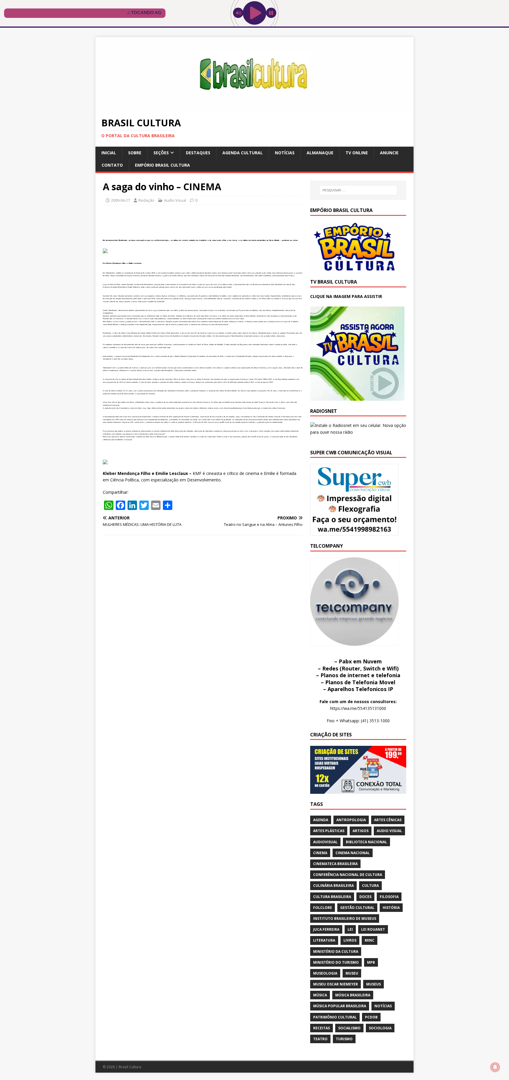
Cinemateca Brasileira (335, 863)
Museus (373, 984)
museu (352, 973)
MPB (371, 962)
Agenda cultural (242, 152)
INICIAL (108, 152)
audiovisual (325, 841)
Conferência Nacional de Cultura (347, 874)
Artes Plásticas (328, 830)
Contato (112, 165)
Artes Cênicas (387, 819)
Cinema (320, 852)
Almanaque (320, 152)
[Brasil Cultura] (254, 107)
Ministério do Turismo (336, 962)
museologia (325, 973)
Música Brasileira (352, 995)
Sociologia (380, 1028)
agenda (320, 819)
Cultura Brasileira (332, 896)
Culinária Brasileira (333, 885)
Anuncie (389, 152)
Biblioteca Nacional (366, 841)
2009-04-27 (120, 200)
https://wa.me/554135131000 (358, 708)
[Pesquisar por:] (358, 190)
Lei (350, 929)
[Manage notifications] (495, 1067)
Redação (146, 200)
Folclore (322, 907)
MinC (369, 940)
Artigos (360, 830)
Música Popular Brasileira (339, 1005)
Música (320, 995)
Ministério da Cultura (335, 951)
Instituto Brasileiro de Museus (344, 918)
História (391, 907)
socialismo (349, 1028)
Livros (349, 940)
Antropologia (351, 819)
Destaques (198, 152)
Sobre (134, 152)
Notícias (285, 152)
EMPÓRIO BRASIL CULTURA (162, 165)
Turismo (344, 1038)
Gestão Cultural (357, 907)
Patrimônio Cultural (335, 1017)
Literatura (324, 940)
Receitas (321, 1028)
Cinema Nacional (353, 852)
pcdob (371, 1017)
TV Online (357, 152)
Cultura (370, 885)
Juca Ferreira (326, 929)
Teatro (320, 1038)
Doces (365, 896)
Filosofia (389, 896)
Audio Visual (175, 200)
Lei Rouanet (373, 929)
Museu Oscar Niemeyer (335, 984)
